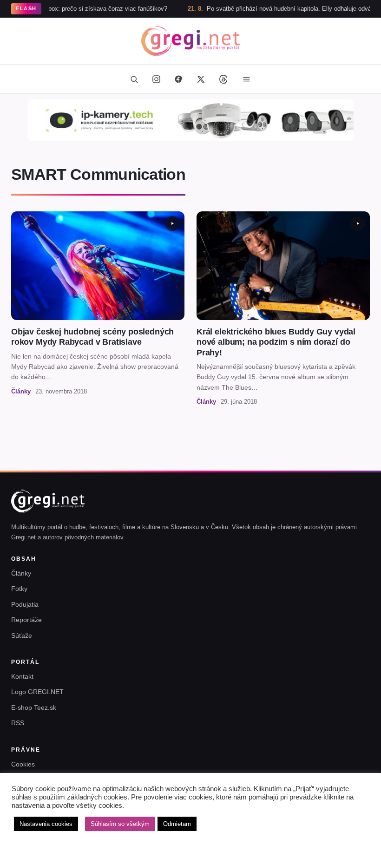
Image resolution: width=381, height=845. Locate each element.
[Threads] (223, 79)
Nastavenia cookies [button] (46, 823)
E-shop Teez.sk (33, 707)
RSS (17, 723)
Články (21, 573)
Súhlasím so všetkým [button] (120, 823)
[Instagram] (156, 79)
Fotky (19, 588)
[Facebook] (178, 79)
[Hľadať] (134, 79)
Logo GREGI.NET (37, 691)
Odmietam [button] (177, 823)
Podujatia (25, 604)
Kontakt (22, 676)
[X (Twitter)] (201, 79)
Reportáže (26, 619)
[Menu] (246, 79)
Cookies (23, 764)
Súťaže (21, 635)
